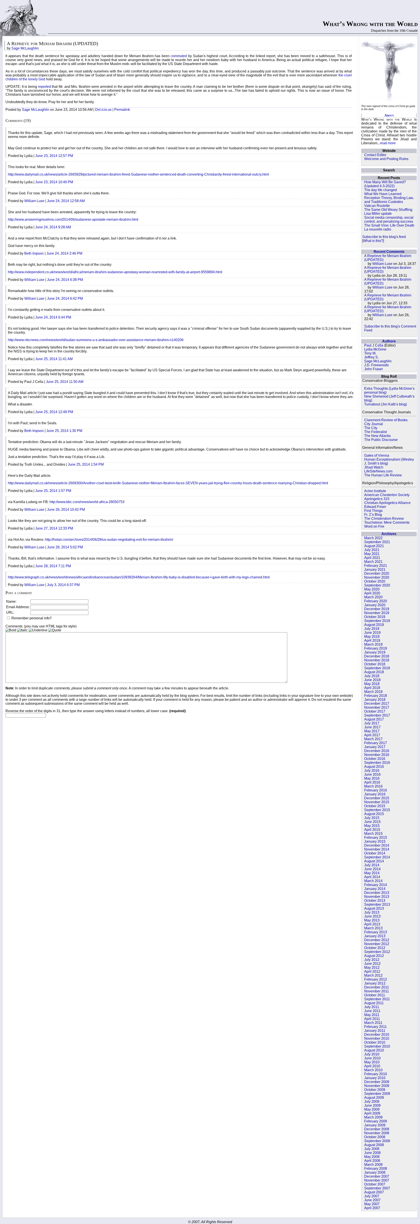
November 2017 (376, 707)
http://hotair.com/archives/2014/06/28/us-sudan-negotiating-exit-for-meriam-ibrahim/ (109, 539)
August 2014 (374, 861)
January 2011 (374, 1030)
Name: (11, 601)
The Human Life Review (383, 475)
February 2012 (375, 979)
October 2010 (374, 1042)
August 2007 (374, 1192)
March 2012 (373, 975)
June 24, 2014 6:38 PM (65, 280)
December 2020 (376, 573)
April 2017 (372, 735)
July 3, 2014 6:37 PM (63, 585)
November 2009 (376, 1086)
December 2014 (376, 845)
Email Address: (18, 607)
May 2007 (372, 1204)
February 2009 (375, 1121)
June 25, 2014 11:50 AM (64, 382)
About (389, 115)
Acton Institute (375, 491)
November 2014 (376, 849)
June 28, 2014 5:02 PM (65, 547)
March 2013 (373, 928)
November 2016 (376, 755)
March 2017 (373, 739)
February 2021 (375, 565)
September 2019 (377, 621)
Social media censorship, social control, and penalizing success (388, 219)
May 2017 (372, 731)
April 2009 (372, 1113)
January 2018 (374, 699)
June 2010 (372, 1058)
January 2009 (374, 1125)
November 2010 (376, 1038)
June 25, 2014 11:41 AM (54, 359)
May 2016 (372, 778)
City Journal (373, 424)
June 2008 (372, 1153)
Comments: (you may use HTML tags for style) (41, 626)
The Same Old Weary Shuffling (388, 209)
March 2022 (373, 538)
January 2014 (374, 889)
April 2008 (372, 1160)
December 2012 (376, 940)
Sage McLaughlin (378, 361)
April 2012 (372, 971)
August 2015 (374, 814)
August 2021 (374, 546)
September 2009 (377, 1093)
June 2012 (372, 963)
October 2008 (374, 1137)
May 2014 (372, 873)
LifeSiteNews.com (378, 471)
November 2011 (376, 991)
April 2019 (372, 640)
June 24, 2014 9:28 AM (53, 227)
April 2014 (372, 877)
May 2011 (371, 1015)
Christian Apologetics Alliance (387, 503)
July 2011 (371, 1007)
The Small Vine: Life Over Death (389, 225)
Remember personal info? (31, 618)
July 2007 (371, 1196)
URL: (10, 612)
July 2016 (371, 770)
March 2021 (373, 562)
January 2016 (374, 794)
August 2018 (374, 672)
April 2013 (372, 924)
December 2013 (376, 893)
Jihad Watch (373, 467)
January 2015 (374, 841)
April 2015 (372, 829)
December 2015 (376, 798)
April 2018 (372, 688)
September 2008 (377, 1141)
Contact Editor (375, 155)
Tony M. (370, 353)
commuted (179, 56)
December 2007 (376, 1176)
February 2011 (375, 1027)
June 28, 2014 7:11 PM (53, 566)
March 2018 (373, 692)
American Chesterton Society (387, 495)
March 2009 (373, 1117)
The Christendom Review (384, 518)
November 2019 (376, 613)
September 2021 (377, 542)
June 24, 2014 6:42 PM (65, 298)
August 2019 (374, 625)
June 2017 (372, 727)
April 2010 (372, 1066)
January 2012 (374, 983)
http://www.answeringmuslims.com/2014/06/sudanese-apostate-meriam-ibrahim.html (73, 219)
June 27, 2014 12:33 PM (54, 528)
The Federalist (375, 432)
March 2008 (373, 1164)
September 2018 (377, 668)
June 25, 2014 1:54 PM (86, 464)
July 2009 (371, 1101)
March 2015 (373, 833)
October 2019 (374, 617)
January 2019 (374, 652)
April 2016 (372, 782)
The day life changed (380, 190)
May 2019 (372, 636)
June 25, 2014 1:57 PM (53, 491)
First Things (373, 510)
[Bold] (10, 630)
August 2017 (374, 719)
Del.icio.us (103, 109)
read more (388, 143)
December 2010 (376, 1034)
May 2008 (372, 1157)
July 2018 (371, 676)
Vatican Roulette (377, 206)
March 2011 (373, 1023)
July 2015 (371, 818)
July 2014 (371, 865)
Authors (389, 341)
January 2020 (374, 605)
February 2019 (375, 648)
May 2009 (372, 1109)
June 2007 (372, 1200)
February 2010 (375, 1074)
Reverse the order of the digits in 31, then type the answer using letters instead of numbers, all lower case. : (95, 711)
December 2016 (376, 751)
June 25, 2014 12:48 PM (54, 412)
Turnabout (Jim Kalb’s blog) (385, 404)
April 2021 (372, 558)
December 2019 (376, 609)
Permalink (122, 109)
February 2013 (375, 932)
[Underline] (38, 630)
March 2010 (373, 1070)
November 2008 (376, 1133)
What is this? (373, 241)
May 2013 (372, 920)
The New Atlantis (377, 436)
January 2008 (374, 1172)
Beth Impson (34, 253)
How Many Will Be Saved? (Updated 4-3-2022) (385, 184)
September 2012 (377, 952)
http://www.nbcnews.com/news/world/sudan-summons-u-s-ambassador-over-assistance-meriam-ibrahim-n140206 (96, 340)
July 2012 (371, 960)
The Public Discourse (381, 440)
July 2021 (371, 550)
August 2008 (374, 1145)
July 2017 (371, 723)
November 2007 (376, 1180)
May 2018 (372, 684)
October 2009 (374, 1090)
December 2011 (376, 987)
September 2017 (377, 715)
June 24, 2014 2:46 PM (64, 253)
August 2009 (374, 1097)
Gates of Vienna (376, 455)
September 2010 (377, 1046)
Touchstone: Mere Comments (387, 522)
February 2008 (375, 1168)
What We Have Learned (382, 194)
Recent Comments (389, 252)
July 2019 (371, 628)
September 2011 (377, 999)
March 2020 (373, 597)
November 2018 (376, 660)
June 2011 (372, 1011)
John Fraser (373, 369)
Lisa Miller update (378, 213)
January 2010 (374, 1078)
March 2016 (373, 786)
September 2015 (377, 810)
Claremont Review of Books (386, 420)
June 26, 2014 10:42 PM (66, 509)
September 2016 (377, 762)
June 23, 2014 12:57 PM (54, 156)
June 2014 (372, 869)
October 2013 (374, 900)
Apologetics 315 (376, 499)
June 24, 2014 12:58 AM (66, 201)
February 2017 (375, 743)
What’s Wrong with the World (370, 24)
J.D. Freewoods (376, 365)
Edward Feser (375, 507)
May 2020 (372, 589)
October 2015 (374, 806)
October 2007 (374, 1184)
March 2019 (373, 644)
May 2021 (372, 554)
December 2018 (376, 656)
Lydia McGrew (375, 349)
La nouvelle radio (377, 229)
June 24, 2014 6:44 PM (53, 317)
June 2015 (372, 822)
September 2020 (377, 585)
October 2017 (374, 711)
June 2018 (372, 680)
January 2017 (374, 747)
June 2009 (372, 1105)
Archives (389, 534)
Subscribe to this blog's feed (384, 237)
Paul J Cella (373, 345)
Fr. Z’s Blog (373, 514)
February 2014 (375, 885)
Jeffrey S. (371, 357)
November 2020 (376, 577)
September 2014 (377, 857)
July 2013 (371, 912)
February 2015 (375, 837)
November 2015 (376, 802)
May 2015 (372, 826)
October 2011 (374, 995)
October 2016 (374, 759)
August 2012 (374, 956)
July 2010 (371, 1054)
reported (45, 86)
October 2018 (374, 664)
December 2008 (376, 1129)
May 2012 (372, 967)
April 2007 (372, 1208)
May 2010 (372, 1062)
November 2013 (376, 896)
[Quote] (54, 630)
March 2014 (373, 881)
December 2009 (376, 1082)
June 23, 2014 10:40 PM (54, 182)
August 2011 (374, 1003)
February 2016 (375, 790)
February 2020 (375, 601)
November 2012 (376, 944)
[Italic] (22, 630)
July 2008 (371, 1149)
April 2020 (372, 593)
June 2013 (372, 916)
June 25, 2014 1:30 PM (64, 431)
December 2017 (376, 703)
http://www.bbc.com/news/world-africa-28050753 (86, 502)
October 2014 (374, 853)
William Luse (382, 264)
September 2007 (377, 1188)
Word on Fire (374, 526)
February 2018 (375, 695)
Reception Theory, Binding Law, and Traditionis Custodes (389, 200)
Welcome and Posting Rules (386, 159)
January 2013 (374, 936)
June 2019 (372, 632)
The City (370, 428)
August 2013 (374, 908)
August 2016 (374, 766)
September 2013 (377, 904)
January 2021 (374, 569)
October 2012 (374, 948)
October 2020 (374, 581)
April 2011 (372, 1019)
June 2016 (372, 774)
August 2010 (374, 1050)
